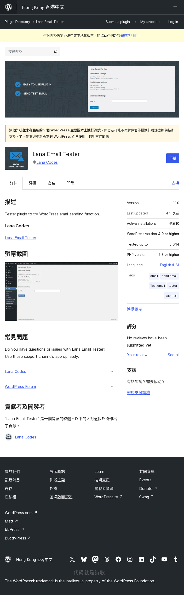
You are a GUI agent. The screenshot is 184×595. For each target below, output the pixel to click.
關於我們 (12, 471)
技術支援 (102, 479)
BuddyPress (18, 538)
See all (173, 354)
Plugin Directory (17, 22)
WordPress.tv (108, 496)
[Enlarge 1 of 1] (111, 268)
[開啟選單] (176, 7)
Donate (148, 488)
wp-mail (171, 295)
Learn (99, 471)
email (154, 276)
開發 (70, 183)
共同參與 (147, 471)
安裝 (51, 183)
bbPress (14, 529)
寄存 (8, 488)
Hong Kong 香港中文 (34, 559)
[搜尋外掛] (55, 51)
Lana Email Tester (20, 237)
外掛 (53, 488)
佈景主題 (57, 479)
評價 (32, 183)
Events (145, 479)
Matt (11, 521)
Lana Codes (47, 162)
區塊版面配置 (61, 496)
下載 (172, 158)
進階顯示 (134, 309)
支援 (175, 183)
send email (169, 276)
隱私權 (10, 496)
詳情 (13, 183)
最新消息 (12, 479)
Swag (146, 496)
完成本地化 (129, 35)
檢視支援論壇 (138, 392)
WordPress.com (21, 512)
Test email (157, 285)
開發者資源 (104, 488)
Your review (137, 354)
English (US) (169, 265)
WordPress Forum (20, 386)
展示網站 (57, 471)
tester (173, 285)
